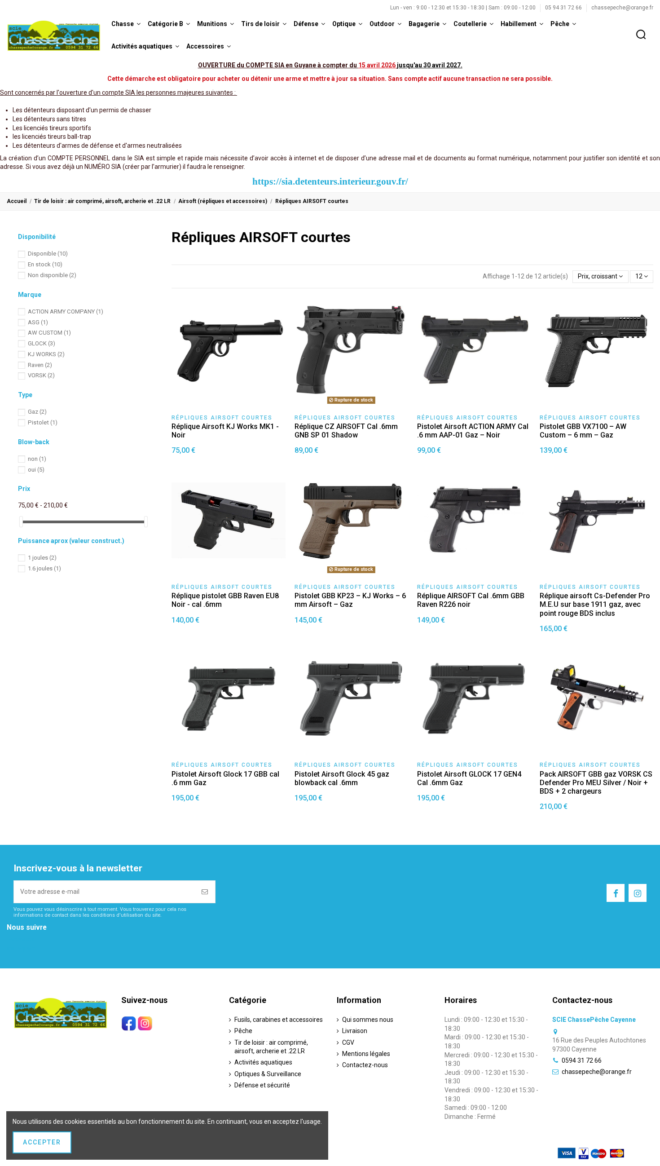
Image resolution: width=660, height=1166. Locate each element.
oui (36, 469)
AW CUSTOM (49, 332)
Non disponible (52, 275)
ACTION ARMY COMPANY (65, 311)
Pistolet (42, 422)
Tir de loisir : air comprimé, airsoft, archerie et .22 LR (271, 1047)
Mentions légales (366, 1053)
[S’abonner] (205, 892)
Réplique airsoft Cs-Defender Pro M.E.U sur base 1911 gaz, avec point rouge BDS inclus (595, 604)
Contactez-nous (365, 1065)
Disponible (48, 253)
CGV (348, 1042)
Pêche (243, 1030)
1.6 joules (44, 568)
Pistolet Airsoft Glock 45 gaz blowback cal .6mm (342, 778)
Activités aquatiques (263, 1062)
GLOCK (41, 343)
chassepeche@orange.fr (622, 7)
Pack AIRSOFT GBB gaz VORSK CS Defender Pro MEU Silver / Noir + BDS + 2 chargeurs (596, 782)
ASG (38, 322)
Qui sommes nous (367, 1019)
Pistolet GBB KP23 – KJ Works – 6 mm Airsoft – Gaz (350, 600)
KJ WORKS (46, 354)
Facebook (20, 939)
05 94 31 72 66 (564, 7)
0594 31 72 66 (582, 1060)
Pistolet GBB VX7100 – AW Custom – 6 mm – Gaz (583, 430)
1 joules (42, 557)
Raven (40, 365)
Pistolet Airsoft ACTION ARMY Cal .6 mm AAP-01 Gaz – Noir (472, 430)
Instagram (21, 948)
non (37, 458)
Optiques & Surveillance (267, 1074)
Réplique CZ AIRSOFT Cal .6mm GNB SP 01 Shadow (346, 430)
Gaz (37, 411)
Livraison (354, 1030)
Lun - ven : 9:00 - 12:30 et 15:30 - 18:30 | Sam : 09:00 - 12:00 (463, 7)
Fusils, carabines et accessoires (278, 1019)
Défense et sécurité (262, 1085)
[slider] (21, 521)
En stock (45, 264)
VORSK (41, 375)
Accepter (42, 1142)
